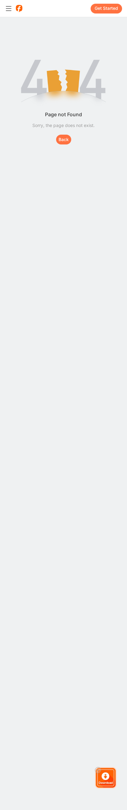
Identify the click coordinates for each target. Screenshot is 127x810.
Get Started (106, 8)
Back (64, 139)
